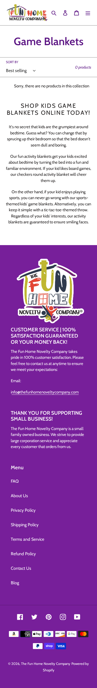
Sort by (12, 62)
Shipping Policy (25, 524)
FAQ (15, 481)
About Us (19, 495)
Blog (15, 582)
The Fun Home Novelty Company (45, 663)
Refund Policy (23, 553)
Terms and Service (27, 539)
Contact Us (21, 568)
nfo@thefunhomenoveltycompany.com (45, 392)
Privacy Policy (23, 510)
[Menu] (87, 13)
